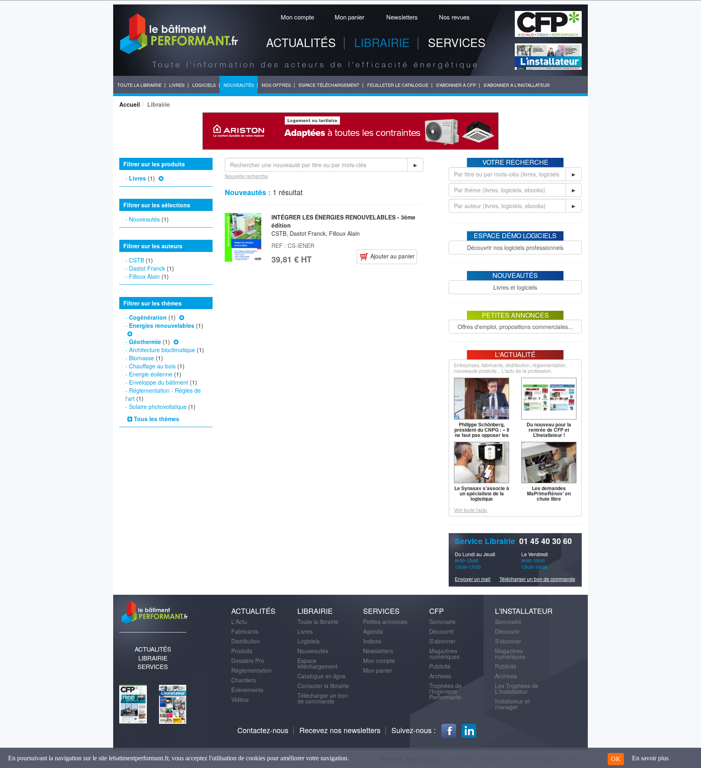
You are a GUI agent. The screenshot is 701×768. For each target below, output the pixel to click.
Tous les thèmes (155, 419)
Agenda (373, 631)
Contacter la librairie (323, 686)
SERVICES (457, 42)
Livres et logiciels (515, 287)
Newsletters (402, 17)
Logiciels (308, 641)
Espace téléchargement (317, 663)
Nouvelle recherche (246, 175)
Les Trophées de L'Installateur (516, 688)
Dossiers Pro (247, 660)
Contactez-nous (262, 730)
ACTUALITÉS (301, 42)
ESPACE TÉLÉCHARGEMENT (329, 85)
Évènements (247, 690)
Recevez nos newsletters (340, 730)
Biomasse (141, 358)
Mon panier (349, 17)
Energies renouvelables (161, 325)
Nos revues (454, 17)
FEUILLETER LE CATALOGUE (397, 85)
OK (616, 758)
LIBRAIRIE (382, 42)
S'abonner (442, 641)
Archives (440, 676)
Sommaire (442, 621)
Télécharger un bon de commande (537, 578)
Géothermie (145, 342)
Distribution (245, 641)
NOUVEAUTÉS (239, 85)
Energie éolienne (150, 374)
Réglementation (251, 670)
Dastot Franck (147, 268)
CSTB (136, 260)
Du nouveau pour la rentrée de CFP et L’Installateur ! (549, 430)
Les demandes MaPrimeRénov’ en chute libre (549, 493)
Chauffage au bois (152, 366)
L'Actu (239, 621)
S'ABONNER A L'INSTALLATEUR (517, 85)
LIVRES (177, 85)
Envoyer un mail (472, 578)
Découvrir (441, 631)
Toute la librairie (317, 621)
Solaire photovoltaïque (158, 406)
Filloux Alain (144, 276)
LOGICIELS (204, 85)
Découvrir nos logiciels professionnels (515, 247)
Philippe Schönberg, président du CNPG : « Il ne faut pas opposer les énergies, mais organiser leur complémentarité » (481, 437)
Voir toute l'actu (470, 509)
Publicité (440, 666)
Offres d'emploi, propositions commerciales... (515, 327)
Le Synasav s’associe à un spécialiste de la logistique (481, 493)
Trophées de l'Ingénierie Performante (445, 691)
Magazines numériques (444, 653)
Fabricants (244, 631)
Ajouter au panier (392, 256)
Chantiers (243, 680)
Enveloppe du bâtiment (158, 382)
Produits (241, 651)
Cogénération (148, 317)
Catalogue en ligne (321, 676)
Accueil (129, 104)
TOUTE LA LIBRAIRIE (139, 85)
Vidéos (240, 699)
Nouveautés (144, 219)
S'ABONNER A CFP (456, 85)
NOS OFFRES (276, 85)
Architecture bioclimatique (162, 350)
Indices (372, 641)
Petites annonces (385, 621)
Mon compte (297, 17)
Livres (137, 178)
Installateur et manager (512, 704)
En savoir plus (650, 758)
